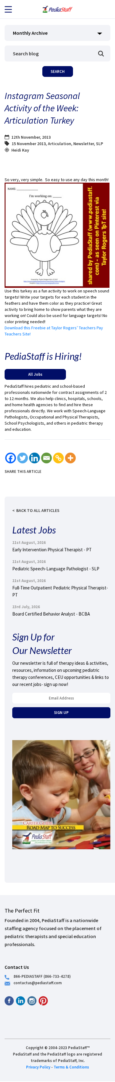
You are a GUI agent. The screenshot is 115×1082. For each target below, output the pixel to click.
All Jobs (35, 374)
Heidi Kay (20, 150)
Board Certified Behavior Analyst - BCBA (51, 614)
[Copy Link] (58, 458)
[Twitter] (22, 458)
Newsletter (83, 143)
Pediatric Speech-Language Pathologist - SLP (55, 569)
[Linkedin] (34, 458)
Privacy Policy (38, 1066)
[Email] (46, 458)
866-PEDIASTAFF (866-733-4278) (42, 976)
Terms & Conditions (71, 1066)
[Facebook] (10, 458)
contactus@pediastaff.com (37, 982)
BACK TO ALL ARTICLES (37, 510)
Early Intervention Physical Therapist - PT (52, 550)
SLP (99, 143)
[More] (70, 458)
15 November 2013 (29, 143)
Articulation (59, 143)
